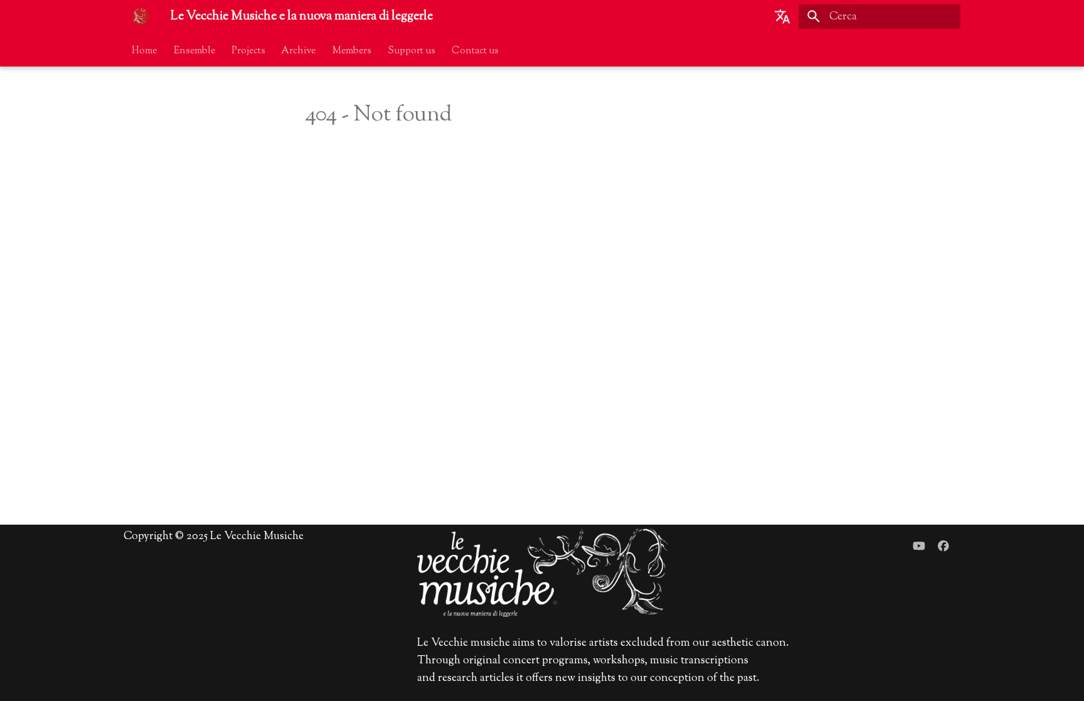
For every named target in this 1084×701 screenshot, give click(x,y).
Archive (299, 50)
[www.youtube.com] (919, 547)
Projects (248, 50)
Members (351, 50)
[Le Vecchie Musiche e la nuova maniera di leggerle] (140, 16)
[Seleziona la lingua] (782, 16)
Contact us (475, 50)
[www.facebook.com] (944, 547)
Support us (411, 50)
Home (144, 50)
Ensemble (194, 50)
